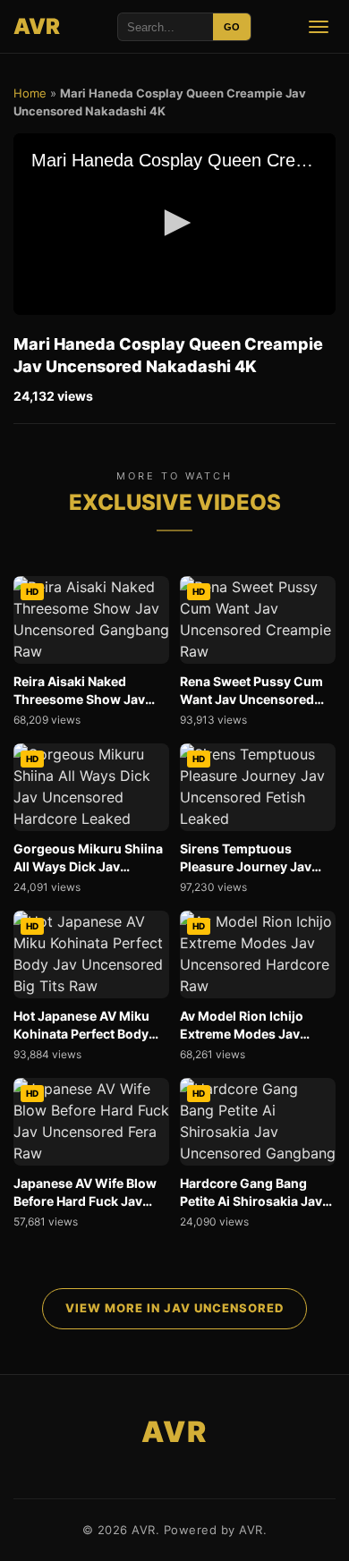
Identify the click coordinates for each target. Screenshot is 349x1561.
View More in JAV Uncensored (174, 1308)
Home (30, 93)
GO (232, 26)
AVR (37, 26)
